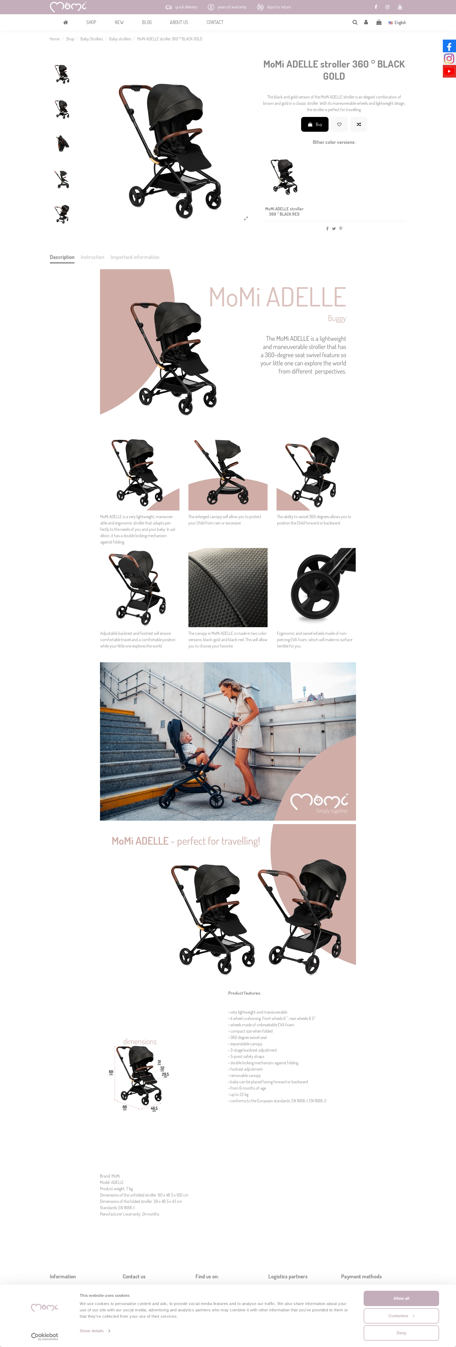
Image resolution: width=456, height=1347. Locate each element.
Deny (401, 1333)
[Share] (327, 228)
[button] (91, 22)
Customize (398, 1315)
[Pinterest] (340, 228)
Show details (92, 1331)
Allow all (401, 1298)
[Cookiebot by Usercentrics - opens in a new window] (45, 1337)
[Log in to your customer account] (366, 22)
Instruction (92, 257)
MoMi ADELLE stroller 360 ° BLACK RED (284, 211)
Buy (318, 124)
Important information (135, 257)
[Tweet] (334, 228)
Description (62, 257)
